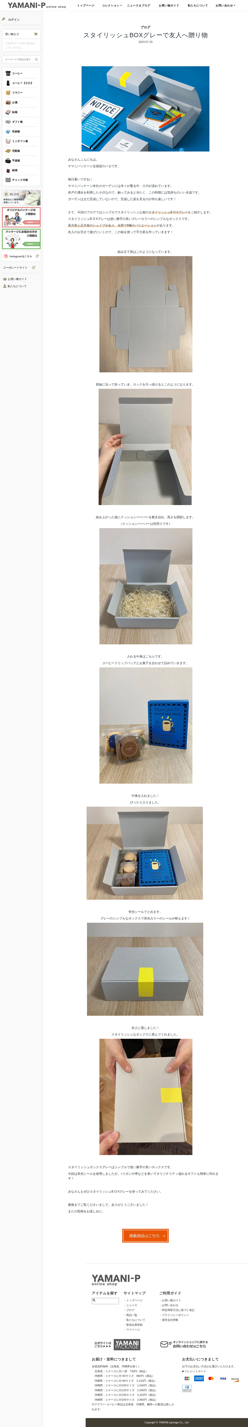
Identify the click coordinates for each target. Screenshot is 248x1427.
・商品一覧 (130, 1315)
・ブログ (129, 1310)
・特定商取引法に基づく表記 (177, 1310)
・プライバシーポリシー (174, 1315)
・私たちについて (134, 1319)
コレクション (111, 5)
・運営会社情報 (168, 1319)
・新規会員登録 (133, 1324)
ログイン (13, 19)
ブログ (146, 27)
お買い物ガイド (169, 5)
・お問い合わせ (168, 1305)
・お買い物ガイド (170, 1300)
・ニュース (130, 1305)
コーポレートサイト (15, 267)
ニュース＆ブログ (138, 5)
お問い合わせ (224, 5)
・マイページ (132, 1329)
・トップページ (133, 1300)
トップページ (86, 5)
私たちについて (198, 5)
